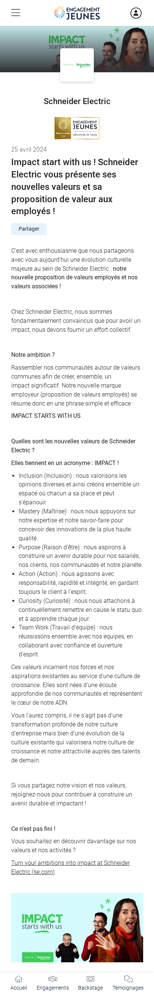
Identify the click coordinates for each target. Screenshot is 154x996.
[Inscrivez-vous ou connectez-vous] (126, 13)
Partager (29, 229)
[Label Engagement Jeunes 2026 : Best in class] (77, 127)
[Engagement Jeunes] (76, 12)
